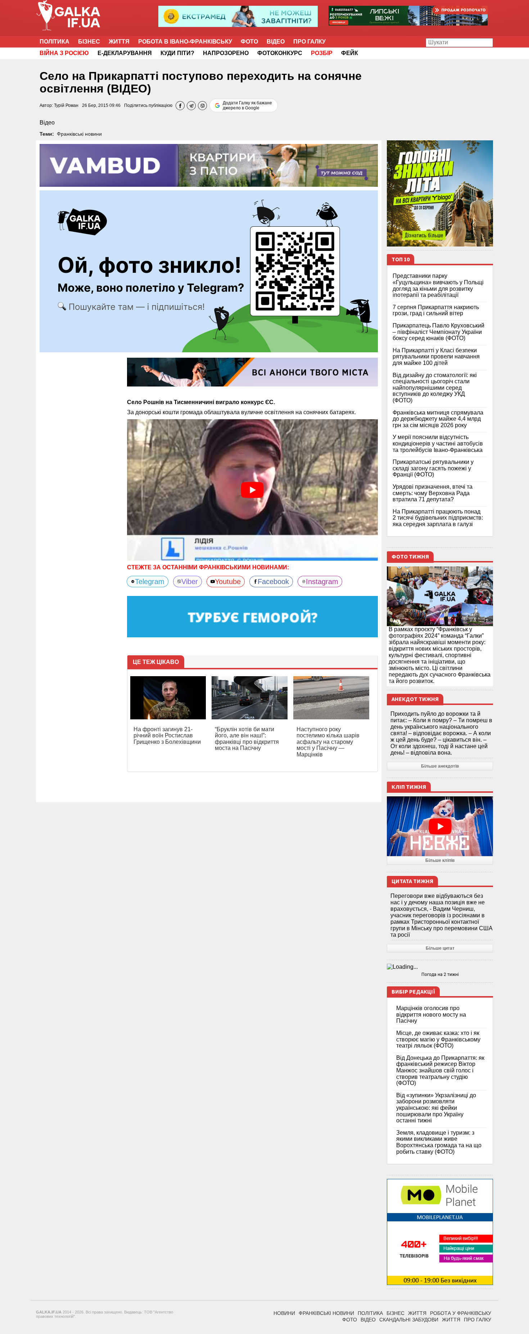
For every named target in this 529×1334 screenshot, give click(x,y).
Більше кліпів (440, 860)
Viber (189, 581)
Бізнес (89, 42)
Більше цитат (440, 948)
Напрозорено (226, 53)
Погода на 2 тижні (440, 974)
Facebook (273, 581)
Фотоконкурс (279, 53)
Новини (284, 1313)
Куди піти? (177, 53)
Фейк (349, 53)
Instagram (322, 581)
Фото (249, 42)
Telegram (149, 581)
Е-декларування (125, 53)
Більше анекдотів (440, 766)
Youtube (228, 581)
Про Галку (309, 42)
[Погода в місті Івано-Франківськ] (440, 967)
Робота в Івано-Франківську (185, 42)
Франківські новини (79, 134)
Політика (54, 42)
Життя (119, 42)
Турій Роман (66, 105)
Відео (276, 42)
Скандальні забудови (408, 1319)
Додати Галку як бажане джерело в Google (247, 105)
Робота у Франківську (460, 1313)
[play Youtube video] (252, 489)
